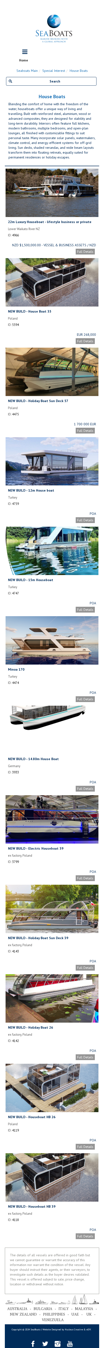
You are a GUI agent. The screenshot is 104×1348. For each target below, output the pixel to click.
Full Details (85, 251)
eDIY (88, 1329)
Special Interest (53, 70)
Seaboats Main (27, 70)
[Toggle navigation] (25, 52)
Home (23, 60)
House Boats (79, 70)
